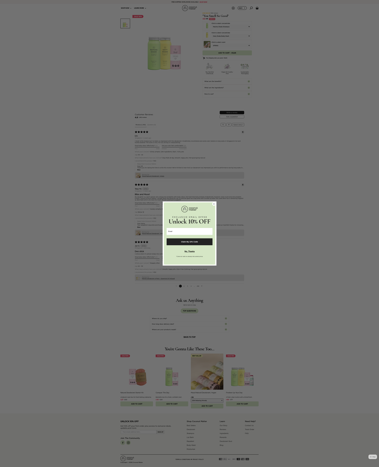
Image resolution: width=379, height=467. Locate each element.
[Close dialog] (214, 204)
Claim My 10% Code (189, 242)
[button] (189, 251)
